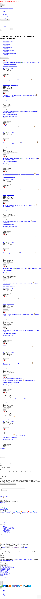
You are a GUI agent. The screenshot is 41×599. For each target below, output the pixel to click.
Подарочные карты (6, 530)
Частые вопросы (6, 531)
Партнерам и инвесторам (7, 537)
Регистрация (5, 14)
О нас (4, 25)
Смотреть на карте (3, 502)
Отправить (2, 557)
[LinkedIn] (24, 586)
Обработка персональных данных (9, 528)
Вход (3, 13)
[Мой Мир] (18, 586)
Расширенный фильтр (20, 483)
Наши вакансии (5, 539)
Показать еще (3, 448)
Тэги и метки (5, 540)
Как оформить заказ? (6, 529)
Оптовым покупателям (7, 535)
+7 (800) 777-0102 (10, 8)
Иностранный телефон (15, 554)
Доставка (4, 21)
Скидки (4, 24)
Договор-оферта (5, 526)
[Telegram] (6, 508)
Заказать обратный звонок (5, 9)
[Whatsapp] (3, 508)
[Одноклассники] (10, 586)
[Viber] (4, 508)
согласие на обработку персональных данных (24, 559)
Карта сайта (20, 543)
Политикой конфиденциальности (7, 494)
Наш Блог (4, 522)
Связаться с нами (15, 543)
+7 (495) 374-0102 (3, 8)
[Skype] (29, 586)
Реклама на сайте (6, 538)
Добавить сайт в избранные (6, 543)
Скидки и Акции (6, 520)
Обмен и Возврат (6, 519)
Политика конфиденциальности (8, 527)
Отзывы (4, 23)
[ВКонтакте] (4, 586)
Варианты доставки (6, 516)
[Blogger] (21, 586)
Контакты (4, 26)
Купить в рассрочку (6, 532)
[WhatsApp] (1, 586)
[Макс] (1, 508)
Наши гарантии (5, 518)
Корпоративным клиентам (7, 536)
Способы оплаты (6, 517)
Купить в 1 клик (5, 74)
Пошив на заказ (5, 521)
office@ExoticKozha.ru (4, 509)
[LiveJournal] (26, 586)
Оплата (4, 22)
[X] (7, 586)
